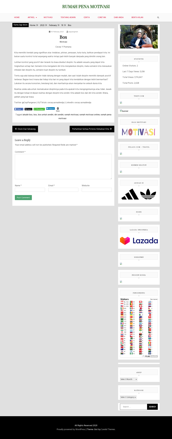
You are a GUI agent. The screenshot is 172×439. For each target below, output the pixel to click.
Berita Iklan (137, 17)
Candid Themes (108, 429)
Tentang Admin (68, 17)
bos (35, 114)
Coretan (102, 17)
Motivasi (48, 17)
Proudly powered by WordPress (71, 429)
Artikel (31, 17)
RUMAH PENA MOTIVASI (86, 6)
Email (51, 185)
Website (86, 185)
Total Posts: (128, 83)
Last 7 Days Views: (131, 71)
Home (17, 17)
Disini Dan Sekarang (27, 129)
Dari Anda (119, 17)
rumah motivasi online (90, 114)
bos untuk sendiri (45, 114)
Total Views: (128, 77)
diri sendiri (59, 114)
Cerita (87, 17)
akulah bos (27, 114)
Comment (20, 152)
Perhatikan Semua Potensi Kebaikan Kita (90, 129)
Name (18, 185)
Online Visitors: (130, 66)
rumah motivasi (72, 114)
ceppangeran (73, 31)
